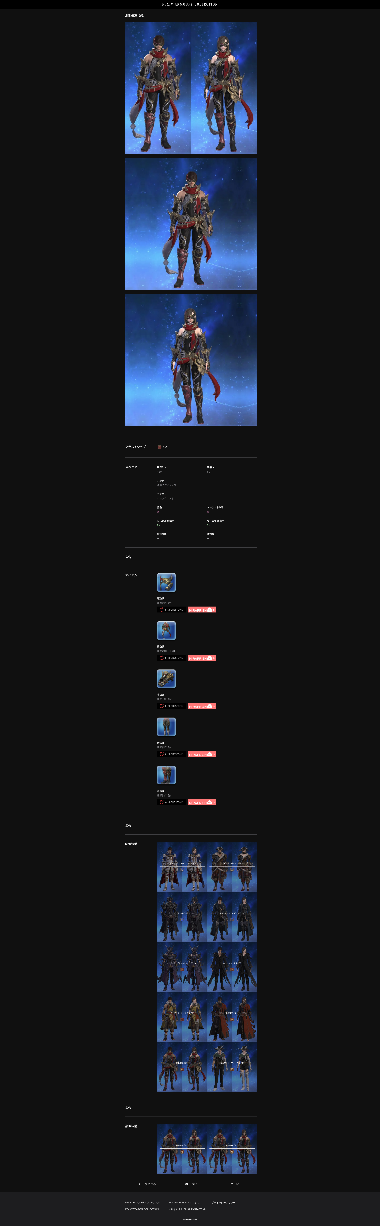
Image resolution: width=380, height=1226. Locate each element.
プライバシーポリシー (223, 1202)
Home (193, 1184)
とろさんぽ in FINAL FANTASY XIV (187, 1209)
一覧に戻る (149, 1184)
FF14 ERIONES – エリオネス (183, 1202)
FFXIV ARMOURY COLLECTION (190, 4)
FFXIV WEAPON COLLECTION (142, 1209)
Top (236, 1184)
